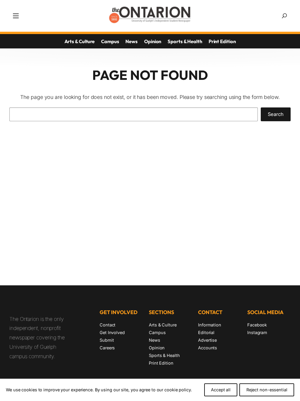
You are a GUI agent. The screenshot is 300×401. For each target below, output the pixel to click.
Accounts (207, 347)
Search (276, 114)
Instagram (257, 332)
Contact (107, 324)
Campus (110, 41)
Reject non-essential (266, 389)
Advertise (207, 340)
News (131, 41)
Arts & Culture (79, 41)
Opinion (152, 41)
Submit (107, 340)
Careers (107, 347)
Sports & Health (185, 41)
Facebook (257, 324)
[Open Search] (284, 15)
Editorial (206, 332)
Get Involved (112, 332)
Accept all (221, 389)
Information (209, 324)
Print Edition (222, 41)
